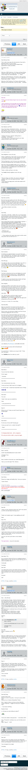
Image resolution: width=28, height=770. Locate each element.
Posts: (18, 54)
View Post (15, 619)
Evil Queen (10, 48)
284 (19, 44)
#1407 (25, 595)
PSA (3, 581)
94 (14, 44)
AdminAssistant (11, 684)
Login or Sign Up (22, 0)
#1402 (25, 367)
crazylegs (9, 546)
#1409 (25, 692)
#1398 (25, 124)
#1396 (25, 57)
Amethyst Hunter (11, 188)
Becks (8, 467)
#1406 (25, 554)
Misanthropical (11, 242)
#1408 (25, 659)
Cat (8, 117)
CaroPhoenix (10, 88)
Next (24, 44)
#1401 (25, 249)
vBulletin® (20, 767)
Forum (4, 17)
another (15, 581)
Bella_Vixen (10, 360)
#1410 (25, 735)
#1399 (25, 152)
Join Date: (9, 54)
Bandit (9, 144)
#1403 (25, 448)
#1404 (25, 474)
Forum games (15, 17)
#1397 (25, 95)
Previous (7, 44)
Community (9, 17)
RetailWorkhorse (11, 440)
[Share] (25, 54)
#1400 (25, 195)
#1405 (25, 505)
